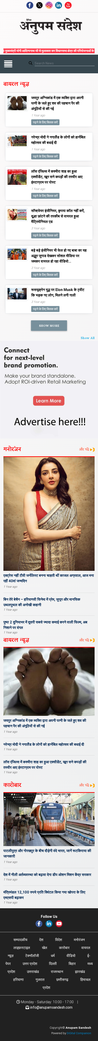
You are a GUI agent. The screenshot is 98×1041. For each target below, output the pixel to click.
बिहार (72, 963)
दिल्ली (53, 963)
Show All (88, 337)
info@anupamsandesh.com (51, 1007)
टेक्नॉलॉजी (32, 955)
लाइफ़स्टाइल (21, 947)
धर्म (53, 955)
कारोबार (64, 947)
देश (41, 939)
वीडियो (71, 955)
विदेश (58, 939)
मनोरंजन (79, 939)
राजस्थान (57, 971)
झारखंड (80, 971)
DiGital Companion (79, 1033)
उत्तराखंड (33, 971)
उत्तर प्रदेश (30, 963)
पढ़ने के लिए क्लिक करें (45, 122)
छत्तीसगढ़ (62, 979)
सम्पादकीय (20, 939)
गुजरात (40, 979)
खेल (44, 947)
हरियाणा (18, 979)
